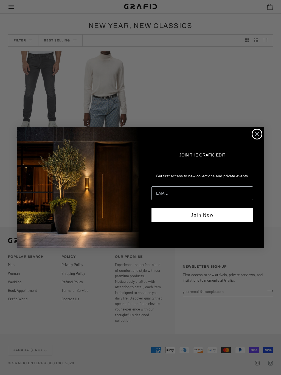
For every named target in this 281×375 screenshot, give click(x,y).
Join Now (202, 215)
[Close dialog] (257, 134)
